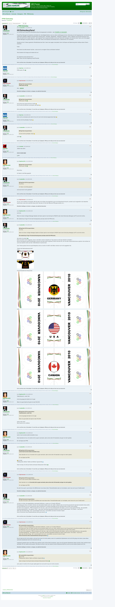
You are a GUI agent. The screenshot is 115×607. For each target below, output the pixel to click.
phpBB (43, 595)
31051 (8, 85)
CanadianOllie (9, 20)
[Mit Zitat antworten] (90, 26)
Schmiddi (5, 148)
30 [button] (89, 23)
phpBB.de (51, 596)
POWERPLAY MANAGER (61, 32)
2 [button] (82, 23)
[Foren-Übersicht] (16, 5)
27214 (8, 73)
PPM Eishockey (7, 19)
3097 (8, 151)
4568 (8, 217)
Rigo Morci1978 (6, 165)
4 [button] (85, 23)
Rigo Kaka (5, 70)
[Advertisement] (47, 578)
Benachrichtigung (55, 64)
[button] (79, 23)
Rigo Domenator (7, 83)
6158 (8, 33)
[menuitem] (12, 12)
